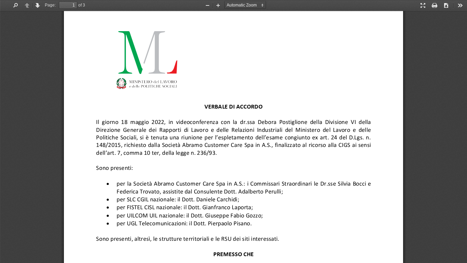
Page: (50, 5)
